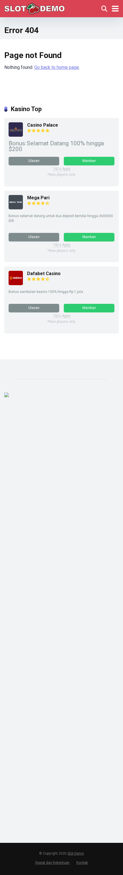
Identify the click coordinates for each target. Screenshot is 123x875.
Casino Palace (42, 125)
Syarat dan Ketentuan (52, 862)
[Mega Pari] (16, 207)
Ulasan (33, 161)
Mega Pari (38, 197)
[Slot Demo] (34, 7)
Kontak (82, 862)
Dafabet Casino (44, 273)
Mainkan (89, 161)
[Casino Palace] (16, 135)
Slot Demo (76, 853)
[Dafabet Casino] (16, 283)
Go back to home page (56, 67)
